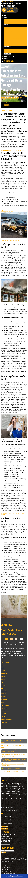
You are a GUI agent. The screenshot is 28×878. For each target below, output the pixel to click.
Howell (3, 670)
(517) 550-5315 (9, 61)
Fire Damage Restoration (10, 27)
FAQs (5, 44)
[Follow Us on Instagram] (16, 798)
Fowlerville (4, 691)
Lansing (3, 668)
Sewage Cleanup (12, 38)
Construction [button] (7, 47)
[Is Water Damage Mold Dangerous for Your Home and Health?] (14, 760)
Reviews (11, 22)
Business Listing (9, 861)
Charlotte (3, 696)
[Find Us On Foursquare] (7, 803)
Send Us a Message (6, 150)
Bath (2, 688)
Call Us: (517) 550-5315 (18, 150)
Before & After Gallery (18, 20)
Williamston (4, 699)
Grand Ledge (5, 705)
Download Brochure (5, 844)
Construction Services (9, 820)
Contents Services (21, 42)
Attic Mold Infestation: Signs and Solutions (12, 771)
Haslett (3, 702)
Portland (3, 665)
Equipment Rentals (20, 40)
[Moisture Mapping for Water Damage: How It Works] (14, 742)
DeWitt (3, 716)
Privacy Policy (7, 871)
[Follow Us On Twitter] (7, 798)
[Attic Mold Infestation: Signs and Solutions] (13, 768)
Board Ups (11, 40)
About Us (6, 104)
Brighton (3, 693)
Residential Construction (10, 49)
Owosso (3, 685)
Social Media (7, 867)
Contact (6, 58)
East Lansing (4, 708)
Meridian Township (6, 719)
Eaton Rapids (5, 711)
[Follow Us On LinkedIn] (11, 798)
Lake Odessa (5, 713)
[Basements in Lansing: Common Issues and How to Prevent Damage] (14, 751)
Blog (15, 22)
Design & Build (15, 51)
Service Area (7, 105)
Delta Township (5, 722)
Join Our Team (7, 54)
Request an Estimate (9, 56)
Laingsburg (4, 673)
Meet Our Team (8, 20)
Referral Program (8, 823)
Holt (2, 682)
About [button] (5, 17)
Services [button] (6, 25)
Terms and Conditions (9, 873)
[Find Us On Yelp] (2, 803)
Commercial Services (9, 42)
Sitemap (6, 869)
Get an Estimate (4, 826)
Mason (3, 679)
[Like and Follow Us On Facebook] (2, 798)
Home (5, 15)
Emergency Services (9, 818)
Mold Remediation (15, 29)
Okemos (3, 676)
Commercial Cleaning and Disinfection (14, 32)
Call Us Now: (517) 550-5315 (9, 98)
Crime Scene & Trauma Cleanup (12, 34)
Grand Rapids (5, 662)
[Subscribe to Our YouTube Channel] (20, 798)
